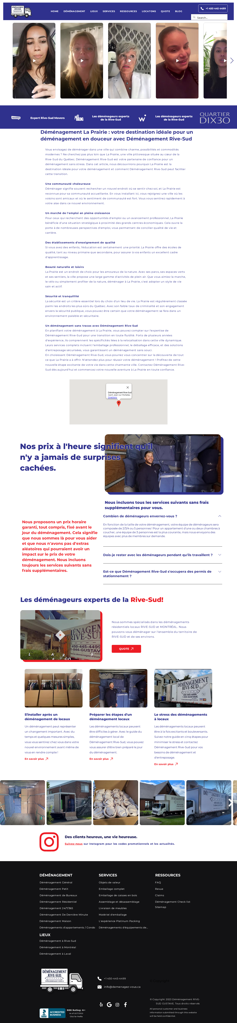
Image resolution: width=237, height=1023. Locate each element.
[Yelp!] (101, 1004)
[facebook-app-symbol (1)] (125, 1004)
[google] (109, 1004)
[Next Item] (232, 61)
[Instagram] (117, 1004)
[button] (74, 11)
